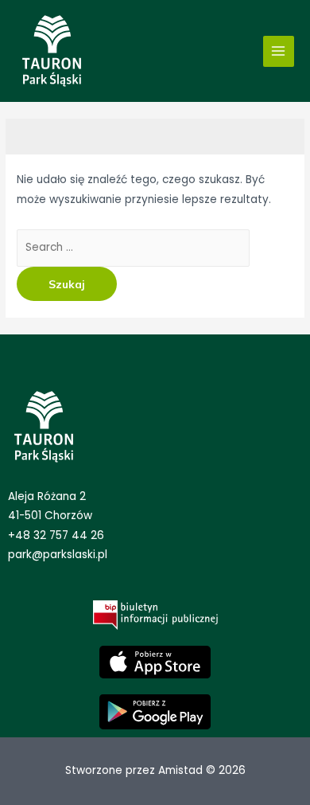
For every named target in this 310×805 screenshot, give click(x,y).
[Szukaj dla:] (133, 247)
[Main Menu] (278, 51)
